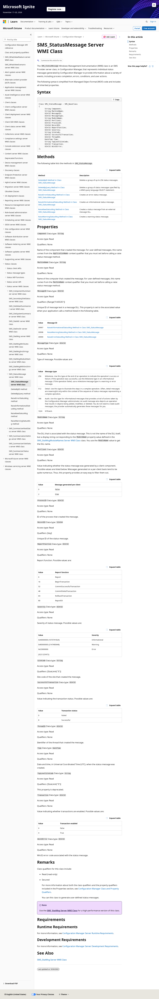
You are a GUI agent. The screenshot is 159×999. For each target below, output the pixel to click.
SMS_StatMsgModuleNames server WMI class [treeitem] (19, 360)
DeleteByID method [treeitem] (19, 389)
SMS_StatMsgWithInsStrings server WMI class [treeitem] (20, 368)
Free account (149, 28)
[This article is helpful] (149, 66)
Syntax (132, 41)
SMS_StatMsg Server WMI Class (62, 910)
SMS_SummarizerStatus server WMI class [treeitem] (19, 452)
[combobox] (17, 40)
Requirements (135, 54)
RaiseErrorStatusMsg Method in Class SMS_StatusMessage (71, 337)
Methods (132, 44)
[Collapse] (31, 35)
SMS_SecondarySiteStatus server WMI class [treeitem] (19, 300)
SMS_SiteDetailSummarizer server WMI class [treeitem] (20, 307)
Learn (40, 37)
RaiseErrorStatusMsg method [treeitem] (19, 399)
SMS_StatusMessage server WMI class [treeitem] (19, 383)
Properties (133, 48)
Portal (137, 28)
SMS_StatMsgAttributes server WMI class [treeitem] (18, 345)
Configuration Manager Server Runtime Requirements (87, 933)
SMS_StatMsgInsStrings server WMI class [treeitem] (19, 353)
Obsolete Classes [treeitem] (12, 191)
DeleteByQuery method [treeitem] (20, 393)
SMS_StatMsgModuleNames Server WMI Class (58, 440)
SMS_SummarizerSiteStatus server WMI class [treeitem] (20, 445)
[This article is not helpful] (152, 66)
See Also (132, 57)
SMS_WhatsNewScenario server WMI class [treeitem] (15, 66)
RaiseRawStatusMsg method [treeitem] (19, 415)
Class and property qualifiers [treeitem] (17, 52)
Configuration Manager (72, 37)
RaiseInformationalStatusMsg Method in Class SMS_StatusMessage (75, 327)
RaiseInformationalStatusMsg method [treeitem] (20, 407)
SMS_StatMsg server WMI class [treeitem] (19, 338)
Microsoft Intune (52, 37)
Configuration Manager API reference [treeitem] (16, 46)
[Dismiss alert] (154, 5)
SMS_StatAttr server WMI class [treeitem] (19, 322)
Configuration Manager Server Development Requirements (90, 946)
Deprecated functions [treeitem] (14, 158)
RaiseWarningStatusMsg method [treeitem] (20, 422)
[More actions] (120, 37)
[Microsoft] (4, 21)
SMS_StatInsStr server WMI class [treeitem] (18, 330)
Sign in (153, 21)
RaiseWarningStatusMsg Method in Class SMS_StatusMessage (73, 332)
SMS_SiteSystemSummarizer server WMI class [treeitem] (20, 315)
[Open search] (146, 21)
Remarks (132, 51)
